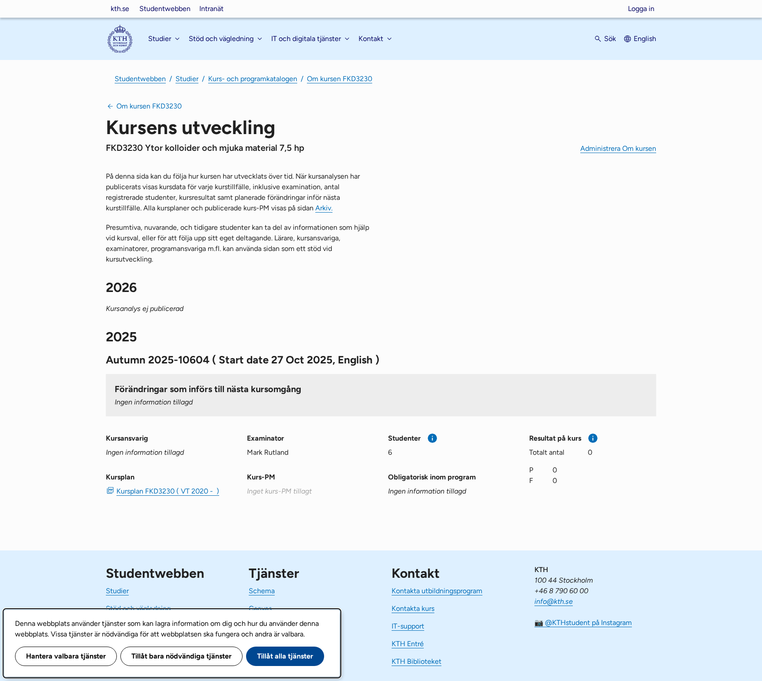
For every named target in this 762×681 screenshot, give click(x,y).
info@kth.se (553, 601)
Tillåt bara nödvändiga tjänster (181, 656)
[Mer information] (432, 438)
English (645, 38)
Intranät (211, 8)
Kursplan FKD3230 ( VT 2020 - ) (167, 491)
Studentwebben (164, 8)
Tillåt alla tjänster (285, 656)
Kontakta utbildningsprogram (437, 591)
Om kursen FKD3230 (339, 79)
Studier (187, 79)
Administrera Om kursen (618, 148)
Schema (262, 591)
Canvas (260, 608)
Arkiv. (323, 208)
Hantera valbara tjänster (66, 656)
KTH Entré (408, 644)
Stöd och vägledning (138, 608)
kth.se (120, 8)
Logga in (641, 8)
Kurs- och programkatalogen (252, 79)
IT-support (408, 626)
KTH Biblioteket (416, 661)
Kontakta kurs (413, 608)
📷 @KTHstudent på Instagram (583, 622)
